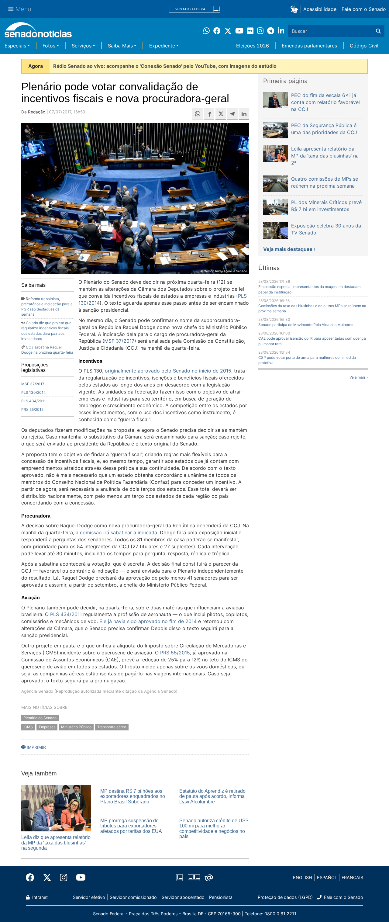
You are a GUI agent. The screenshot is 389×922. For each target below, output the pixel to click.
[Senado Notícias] (38, 32)
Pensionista (220, 897)
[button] (296, 9)
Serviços (81, 46)
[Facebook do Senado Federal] (32, 877)
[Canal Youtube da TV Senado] (79, 877)
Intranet (39, 897)
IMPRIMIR (36, 747)
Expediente (162, 46)
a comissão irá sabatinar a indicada (116, 532)
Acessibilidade (319, 9)
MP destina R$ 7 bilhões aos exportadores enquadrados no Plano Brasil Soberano (132, 796)
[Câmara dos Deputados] (179, 877)
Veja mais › (358, 377)
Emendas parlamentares (309, 46)
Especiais (15, 46)
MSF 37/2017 (32, 384)
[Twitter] (47, 877)
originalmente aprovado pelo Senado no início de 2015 (168, 371)
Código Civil (364, 46)
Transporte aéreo (111, 727)
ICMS (28, 727)
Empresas (47, 727)
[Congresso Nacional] (194, 877)
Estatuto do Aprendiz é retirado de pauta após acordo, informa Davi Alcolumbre (212, 796)
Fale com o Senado (364, 9)
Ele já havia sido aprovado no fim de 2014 (148, 621)
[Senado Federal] (194, 9)
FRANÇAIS (352, 877)
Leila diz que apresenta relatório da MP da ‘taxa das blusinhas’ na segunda (56, 843)
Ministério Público (76, 727)
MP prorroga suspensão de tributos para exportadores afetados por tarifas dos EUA (131, 826)
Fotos (49, 46)
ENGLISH (302, 877)
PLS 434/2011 (33, 401)
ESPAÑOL (327, 877)
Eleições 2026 (252, 46)
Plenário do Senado (40, 718)
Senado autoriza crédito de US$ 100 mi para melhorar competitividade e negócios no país (213, 828)
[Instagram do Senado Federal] (64, 877)
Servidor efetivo (89, 897)
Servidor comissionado (133, 897)
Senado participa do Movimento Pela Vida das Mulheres (305, 324)
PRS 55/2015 (32, 409)
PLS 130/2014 (33, 392)
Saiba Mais (120, 46)
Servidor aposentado (183, 897)
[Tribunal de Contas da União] (209, 877)
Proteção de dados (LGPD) (285, 897)
